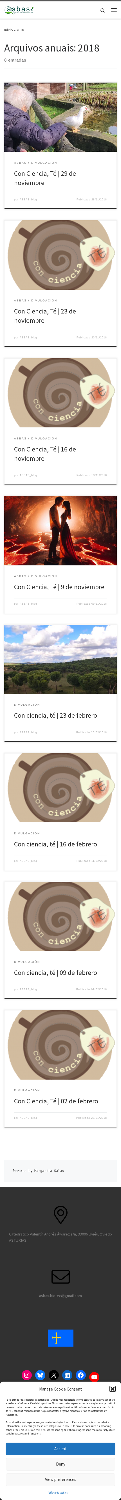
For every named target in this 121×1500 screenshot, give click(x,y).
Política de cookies (58, 1492)
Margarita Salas (49, 1171)
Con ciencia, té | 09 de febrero (55, 972)
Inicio (8, 29)
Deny (60, 1464)
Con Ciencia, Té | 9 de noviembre (59, 587)
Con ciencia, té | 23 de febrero (55, 715)
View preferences (60, 1479)
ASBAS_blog (28, 199)
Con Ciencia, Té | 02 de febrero (56, 1101)
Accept (60, 1448)
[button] (112, 1389)
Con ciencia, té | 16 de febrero (55, 844)
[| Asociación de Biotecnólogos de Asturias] (19, 9)
